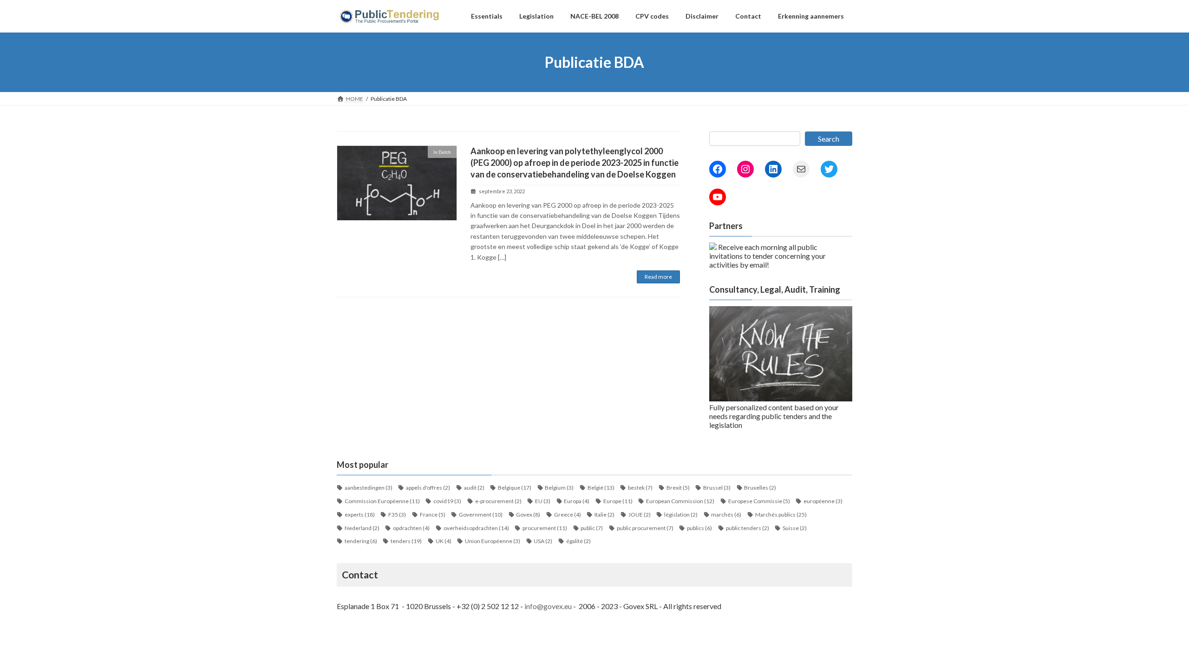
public (592, 528)
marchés (726, 514)
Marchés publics (781, 514)
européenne (823, 501)
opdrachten (411, 528)
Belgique (514, 487)
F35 (397, 514)
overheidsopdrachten (476, 528)
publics (699, 528)
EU (542, 501)
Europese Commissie (759, 501)
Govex (528, 514)
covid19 (447, 501)
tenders (406, 541)
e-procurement (498, 501)
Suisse (795, 528)
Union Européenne (492, 541)
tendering (361, 541)
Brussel (717, 487)
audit (474, 487)
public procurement (645, 528)
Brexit (678, 487)
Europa (576, 501)
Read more (658, 276)
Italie (604, 514)
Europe (618, 501)
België (601, 487)
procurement (545, 528)
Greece (567, 514)
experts (360, 514)
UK (443, 541)
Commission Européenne (382, 501)
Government (481, 514)
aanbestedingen (368, 487)
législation (681, 514)
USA (543, 541)
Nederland (362, 528)
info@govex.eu (548, 606)
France (432, 514)
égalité (578, 541)
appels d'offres (428, 487)
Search (828, 138)
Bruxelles (760, 487)
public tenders (747, 528)
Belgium (559, 487)
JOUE (639, 514)
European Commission (680, 501)
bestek (640, 487)
